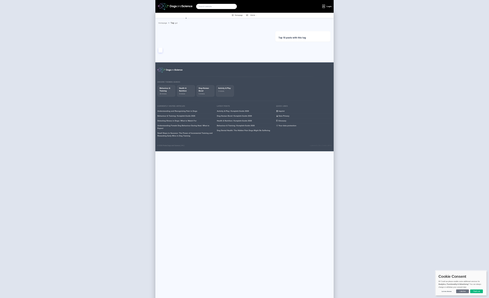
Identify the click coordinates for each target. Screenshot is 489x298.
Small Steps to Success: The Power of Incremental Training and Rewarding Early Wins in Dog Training (185, 134)
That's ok (476, 291)
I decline (462, 291)
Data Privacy (283, 116)
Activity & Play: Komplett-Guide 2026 (233, 111)
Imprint (281, 111)
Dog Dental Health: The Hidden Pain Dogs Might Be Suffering (243, 130)
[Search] (233, 6)
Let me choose (447, 291)
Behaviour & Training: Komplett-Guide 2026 (176, 116)
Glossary (282, 121)
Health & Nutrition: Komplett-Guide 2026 (234, 121)
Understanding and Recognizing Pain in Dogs (177, 111)
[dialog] (461, 283)
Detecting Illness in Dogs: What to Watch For (176, 121)
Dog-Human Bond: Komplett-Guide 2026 (234, 116)
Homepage (162, 23)
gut (176, 23)
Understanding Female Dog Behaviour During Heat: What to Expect (183, 127)
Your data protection (287, 126)
